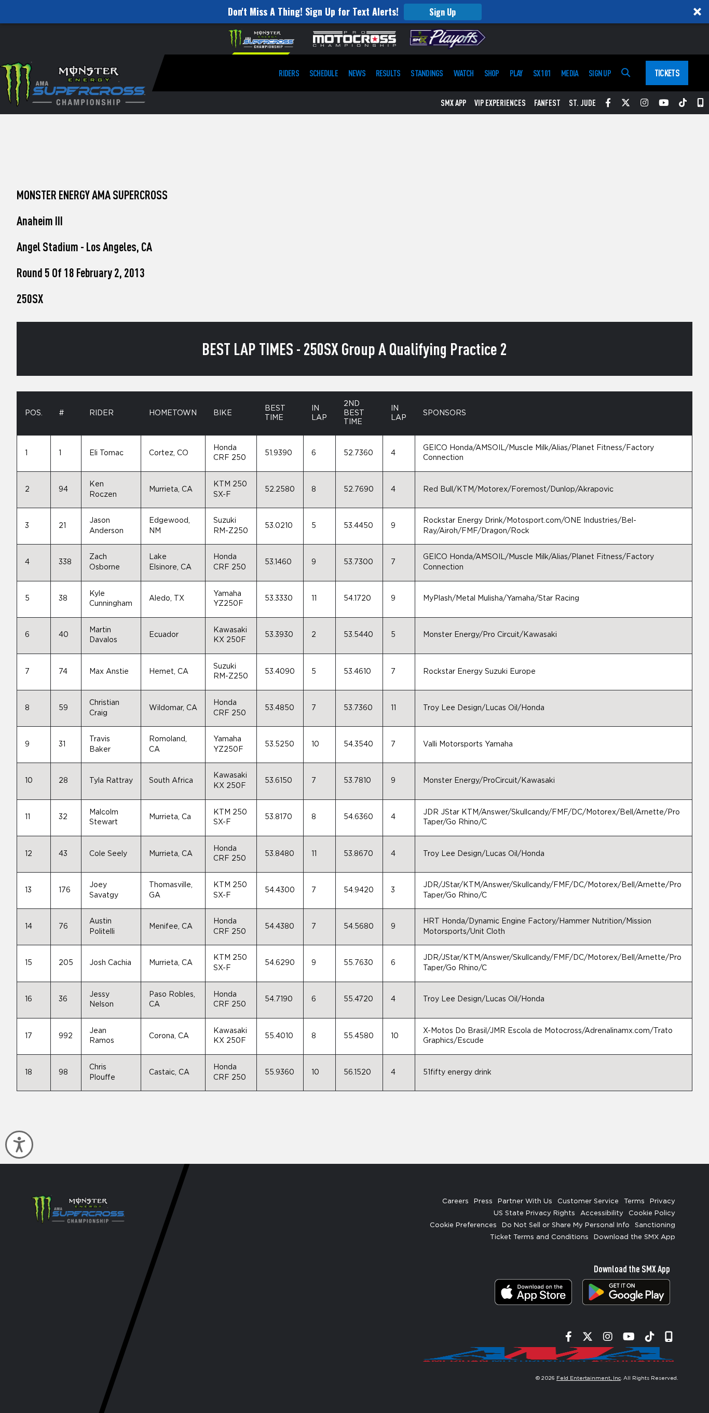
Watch (464, 73)
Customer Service (588, 1201)
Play (516, 73)
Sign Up (442, 12)
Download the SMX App (634, 1237)
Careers (455, 1201)
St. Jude (582, 102)
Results (388, 73)
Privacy (662, 1201)
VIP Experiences (500, 102)
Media (569, 73)
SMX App (453, 102)
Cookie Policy (652, 1213)
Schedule (323, 73)
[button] (354, 11)
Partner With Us (525, 1201)
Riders (288, 73)
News (356, 73)
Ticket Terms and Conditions (539, 1237)
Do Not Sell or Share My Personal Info (566, 1225)
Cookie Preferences (463, 1225)
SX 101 (542, 73)
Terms (634, 1201)
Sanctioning (655, 1225)
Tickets (667, 72)
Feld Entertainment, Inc (588, 1378)
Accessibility (601, 1213)
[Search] (625, 73)
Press (483, 1201)
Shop (491, 73)
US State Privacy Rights (534, 1213)
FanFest (547, 102)
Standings (427, 73)
